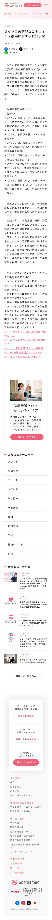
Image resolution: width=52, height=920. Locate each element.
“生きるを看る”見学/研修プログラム (26, 846)
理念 (12, 782)
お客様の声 (16, 863)
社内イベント (15, 544)
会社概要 (15, 778)
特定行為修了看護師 (20, 840)
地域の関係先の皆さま (22, 802)
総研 (10, 553)
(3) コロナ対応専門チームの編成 (23, 348)
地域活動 (13, 507)
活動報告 (14, 791)
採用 (10, 516)
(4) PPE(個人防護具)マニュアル (23, 352)
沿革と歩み (15, 786)
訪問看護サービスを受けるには (25, 807)
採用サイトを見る (27, 436)
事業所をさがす (26, 715)
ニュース (13, 480)
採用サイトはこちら (32, 5)
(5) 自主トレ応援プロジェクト (22, 356)
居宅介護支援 (17, 827)
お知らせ (13, 470)
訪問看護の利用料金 (20, 811)
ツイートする (28, 49)
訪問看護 (14, 823)
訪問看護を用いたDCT (21, 831)
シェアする (13, 49)
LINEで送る (13, 52)
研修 (10, 535)
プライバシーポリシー (21, 795)
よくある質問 (17, 872)
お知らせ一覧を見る (26, 675)
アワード (13, 461)
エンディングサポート (21, 851)
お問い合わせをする (26, 739)
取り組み (13, 498)
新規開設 (13, 526)
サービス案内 (17, 818)
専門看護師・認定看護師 (22, 835)
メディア (13, 489)
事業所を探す (17, 858)
